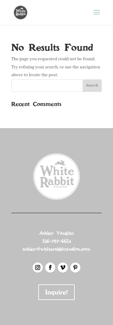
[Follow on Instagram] (38, 267)
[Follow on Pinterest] (75, 267)
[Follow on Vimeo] (63, 267)
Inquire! (56, 292)
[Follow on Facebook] (50, 267)
